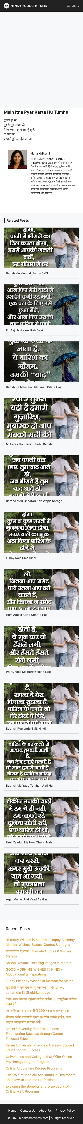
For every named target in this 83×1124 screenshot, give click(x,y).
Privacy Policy (65, 1110)
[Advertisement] (41, 60)
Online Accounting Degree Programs (34, 1068)
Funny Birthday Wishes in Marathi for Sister (39, 981)
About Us (45, 1110)
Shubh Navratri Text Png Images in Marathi (39, 963)
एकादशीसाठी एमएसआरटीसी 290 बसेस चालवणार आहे (37, 1011)
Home (12, 1110)
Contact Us (27, 1110)
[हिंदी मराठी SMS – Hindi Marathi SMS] (24, 6)
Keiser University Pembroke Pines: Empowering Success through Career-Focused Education (35, 1034)
